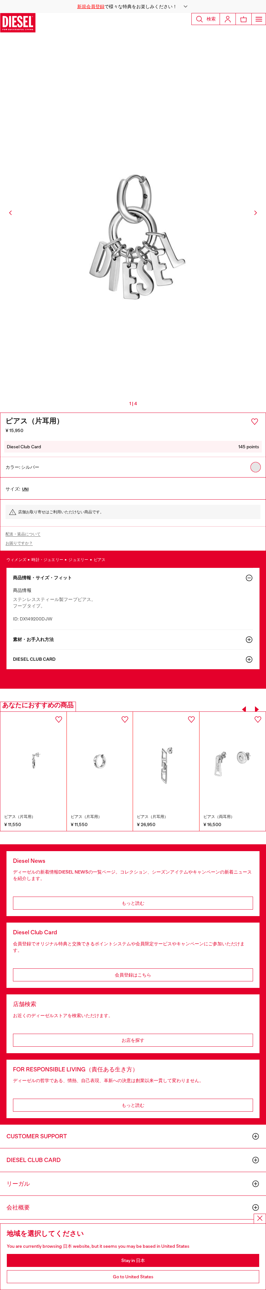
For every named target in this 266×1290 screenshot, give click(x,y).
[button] (133, 6)
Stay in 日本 (133, 1260)
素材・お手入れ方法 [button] (33, 639)
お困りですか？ (19, 543)
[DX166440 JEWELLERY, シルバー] (100, 761)
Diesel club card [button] (34, 659)
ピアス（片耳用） (19, 816)
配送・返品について (23, 534)
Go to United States (133, 1276)
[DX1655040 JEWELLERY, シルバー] (33, 761)
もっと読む (133, 903)
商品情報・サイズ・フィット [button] (42, 578)
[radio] (255, 467)
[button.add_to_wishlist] (254, 421)
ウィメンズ (16, 559)
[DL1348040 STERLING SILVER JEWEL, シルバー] (166, 761)
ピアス (100, 559)
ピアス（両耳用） (219, 816)
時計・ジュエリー (47, 559)
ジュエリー (78, 559)
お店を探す (133, 1040)
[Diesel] (18, 22)
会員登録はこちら (133, 974)
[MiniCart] (243, 19)
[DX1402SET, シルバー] (233, 761)
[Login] (228, 19)
